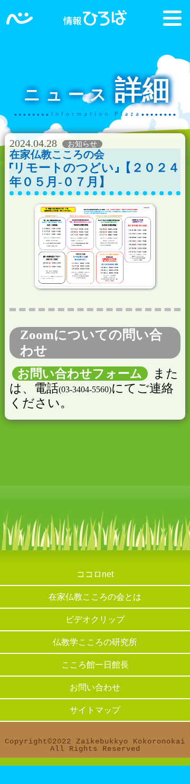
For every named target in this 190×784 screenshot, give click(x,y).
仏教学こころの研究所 (95, 642)
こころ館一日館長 (95, 664)
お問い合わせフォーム (79, 373)
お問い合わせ (95, 687)
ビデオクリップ (95, 619)
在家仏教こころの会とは (95, 596)
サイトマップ (95, 710)
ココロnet (95, 574)
